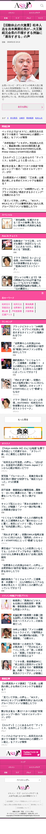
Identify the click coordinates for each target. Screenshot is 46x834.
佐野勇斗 (18, 308)
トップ (23, 762)
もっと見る (23, 419)
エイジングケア (18, 228)
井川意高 (13, 118)
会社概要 (10, 801)
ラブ (17, 772)
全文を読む (23, 107)
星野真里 (29, 308)
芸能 (14, 252)
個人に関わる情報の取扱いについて (16, 805)
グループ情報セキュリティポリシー (27, 801)
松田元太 (18, 304)
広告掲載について (23, 808)
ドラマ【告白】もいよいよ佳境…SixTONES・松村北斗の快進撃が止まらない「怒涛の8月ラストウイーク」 (27, 263)
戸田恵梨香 (17, 311)
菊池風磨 (29, 304)
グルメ (28, 772)
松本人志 (38, 118)
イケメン (16, 272)
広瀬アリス (7, 314)
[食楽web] (23, 438)
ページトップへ (23, 780)
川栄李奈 (29, 311)
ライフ (40, 772)
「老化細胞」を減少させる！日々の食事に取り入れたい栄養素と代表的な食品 (27, 223)
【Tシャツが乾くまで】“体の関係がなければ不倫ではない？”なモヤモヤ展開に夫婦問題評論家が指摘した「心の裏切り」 (27, 283)
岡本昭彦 (29, 118)
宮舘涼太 (6, 308)
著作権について (36, 805)
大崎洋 (22, 118)
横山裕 (5, 311)
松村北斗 (6, 304)
